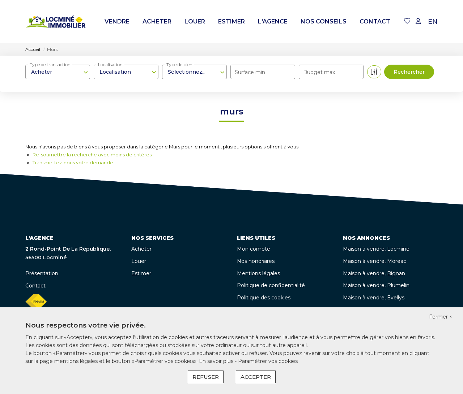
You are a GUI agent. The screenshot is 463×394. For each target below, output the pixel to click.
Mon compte (253, 249)
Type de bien (179, 64)
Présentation (41, 273)
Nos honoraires (256, 261)
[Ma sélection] (407, 21)
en (433, 22)
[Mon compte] (418, 21)
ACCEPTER (256, 376)
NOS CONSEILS (324, 21)
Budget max (319, 72)
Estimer (141, 273)
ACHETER (157, 21)
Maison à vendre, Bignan (374, 273)
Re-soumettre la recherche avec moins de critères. (93, 154)
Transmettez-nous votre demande (73, 162)
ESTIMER (231, 21)
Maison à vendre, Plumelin (376, 285)
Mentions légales (258, 273)
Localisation (110, 64)
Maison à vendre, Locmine (376, 249)
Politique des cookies (263, 297)
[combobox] (58, 72)
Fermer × (440, 316)
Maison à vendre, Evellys (373, 297)
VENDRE (117, 21)
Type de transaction (50, 64)
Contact (35, 285)
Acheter (141, 249)
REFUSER (205, 376)
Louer (138, 261)
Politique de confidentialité (271, 285)
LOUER (194, 21)
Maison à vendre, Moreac (374, 261)
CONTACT (375, 21)
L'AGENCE (273, 21)
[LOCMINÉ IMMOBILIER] (56, 22)
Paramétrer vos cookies (268, 361)
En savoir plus (217, 361)
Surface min (250, 72)
